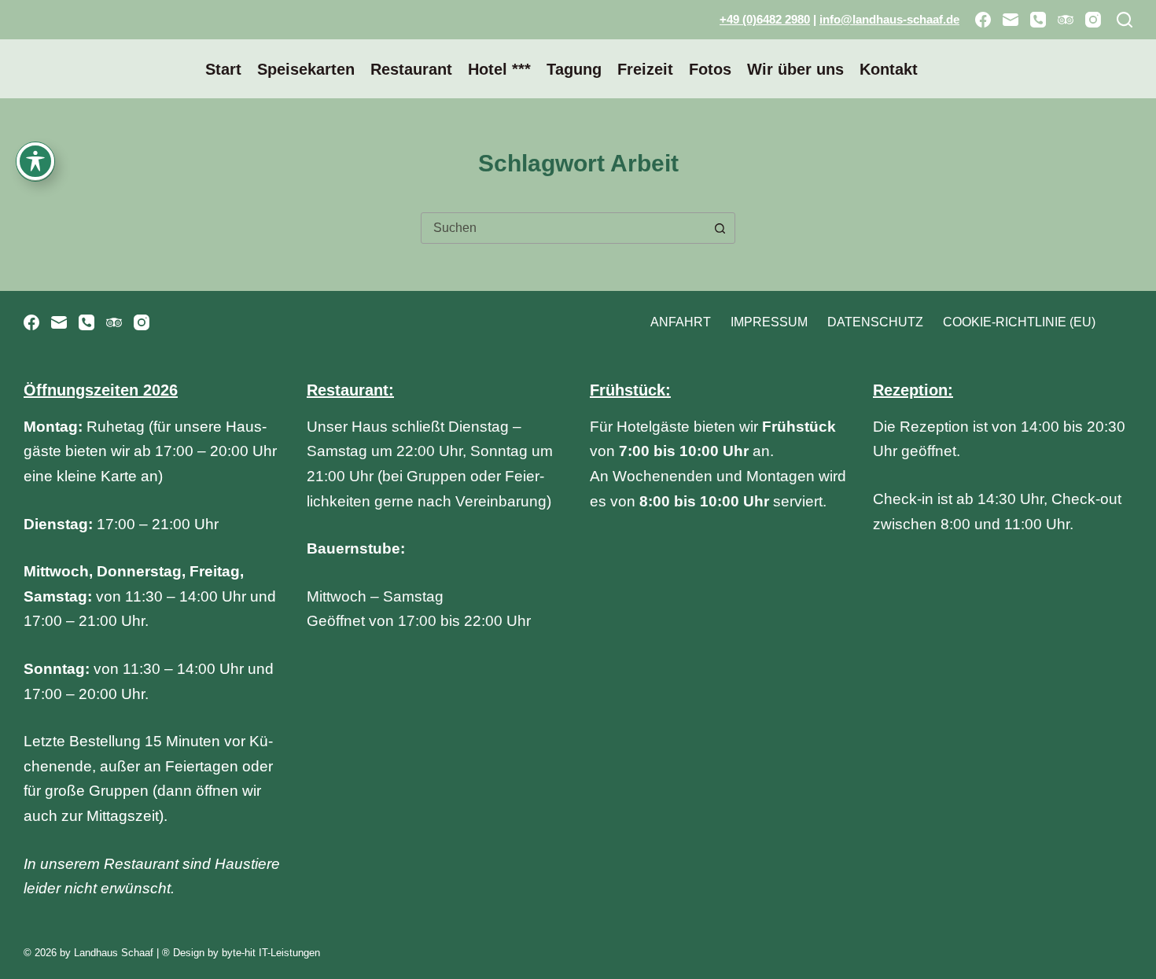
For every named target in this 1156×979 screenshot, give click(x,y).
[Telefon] (1038, 20)
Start (223, 69)
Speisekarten (306, 69)
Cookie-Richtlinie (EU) (1019, 322)
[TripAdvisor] (1065, 20)
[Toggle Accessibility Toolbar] (35, 161)
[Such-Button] (719, 228)
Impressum (769, 322)
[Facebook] (983, 20)
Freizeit (645, 69)
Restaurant (411, 69)
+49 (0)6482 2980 (765, 19)
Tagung (574, 69)
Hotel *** (499, 69)
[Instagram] (1093, 20)
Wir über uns (795, 69)
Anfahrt (680, 322)
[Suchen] (1124, 20)
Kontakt (889, 69)
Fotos (710, 69)
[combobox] (563, 228)
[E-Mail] (1010, 20)
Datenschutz (875, 322)
